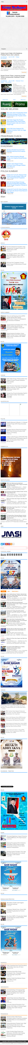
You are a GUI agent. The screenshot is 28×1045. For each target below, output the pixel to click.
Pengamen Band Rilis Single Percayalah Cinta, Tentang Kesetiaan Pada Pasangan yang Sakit (16, 973)
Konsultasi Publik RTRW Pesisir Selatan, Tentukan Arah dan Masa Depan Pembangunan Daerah (16, 648)
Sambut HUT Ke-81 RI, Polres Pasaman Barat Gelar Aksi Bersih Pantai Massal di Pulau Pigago (17, 191)
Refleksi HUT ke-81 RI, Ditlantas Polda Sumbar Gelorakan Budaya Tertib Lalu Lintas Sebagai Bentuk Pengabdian (16, 176)
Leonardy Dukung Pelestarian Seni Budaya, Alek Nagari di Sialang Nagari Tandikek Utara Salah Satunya (16, 1006)
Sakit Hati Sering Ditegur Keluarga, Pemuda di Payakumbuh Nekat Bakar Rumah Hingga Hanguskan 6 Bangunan (17, 183)
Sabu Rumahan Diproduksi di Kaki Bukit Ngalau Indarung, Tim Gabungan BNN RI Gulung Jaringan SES (17, 387)
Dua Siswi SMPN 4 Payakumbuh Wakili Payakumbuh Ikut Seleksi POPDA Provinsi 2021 (17, 918)
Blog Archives (15, 591)
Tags (9, 591)
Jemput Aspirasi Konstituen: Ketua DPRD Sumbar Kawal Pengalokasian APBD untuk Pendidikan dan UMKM (16, 335)
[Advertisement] (14, 33)
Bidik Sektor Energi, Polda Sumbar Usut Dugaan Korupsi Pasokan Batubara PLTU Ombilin (17, 380)
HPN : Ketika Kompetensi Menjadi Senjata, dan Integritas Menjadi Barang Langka (16, 158)
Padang (17, 57)
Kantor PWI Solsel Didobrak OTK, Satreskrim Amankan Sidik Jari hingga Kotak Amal (16, 130)
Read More (24, 72)
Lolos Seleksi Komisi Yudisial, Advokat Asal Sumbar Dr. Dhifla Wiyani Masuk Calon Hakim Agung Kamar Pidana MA (17, 595)
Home (14, 99)
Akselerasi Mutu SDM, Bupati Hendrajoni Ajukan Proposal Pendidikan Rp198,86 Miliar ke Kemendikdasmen (17, 1018)
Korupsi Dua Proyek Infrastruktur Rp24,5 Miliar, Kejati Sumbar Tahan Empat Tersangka (17, 395)
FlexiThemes (8, 1043)
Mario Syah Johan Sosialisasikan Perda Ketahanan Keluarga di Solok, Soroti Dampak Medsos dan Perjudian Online (17, 114)
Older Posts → (24, 99)
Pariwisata (18, 80)
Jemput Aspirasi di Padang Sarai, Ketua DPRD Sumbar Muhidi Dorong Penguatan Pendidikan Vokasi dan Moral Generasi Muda (16, 725)
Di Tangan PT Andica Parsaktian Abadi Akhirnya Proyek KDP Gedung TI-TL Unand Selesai (16, 612)
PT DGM (24, 1041)
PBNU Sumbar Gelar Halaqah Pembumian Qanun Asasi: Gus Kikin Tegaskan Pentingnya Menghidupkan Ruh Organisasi (16, 712)
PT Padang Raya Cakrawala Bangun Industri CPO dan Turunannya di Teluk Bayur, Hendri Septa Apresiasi (16, 516)
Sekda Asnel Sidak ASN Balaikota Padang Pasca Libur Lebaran (11, 54)
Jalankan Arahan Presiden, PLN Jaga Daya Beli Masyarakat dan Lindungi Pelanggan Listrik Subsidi (16, 853)
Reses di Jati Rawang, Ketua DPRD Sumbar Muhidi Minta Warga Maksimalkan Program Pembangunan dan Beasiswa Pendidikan (16, 719)
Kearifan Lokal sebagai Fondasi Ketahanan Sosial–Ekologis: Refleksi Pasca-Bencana (16, 165)
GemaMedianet (13, 1041)
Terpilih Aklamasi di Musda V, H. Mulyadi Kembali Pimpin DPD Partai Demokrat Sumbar (17, 424)
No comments (4, 58)
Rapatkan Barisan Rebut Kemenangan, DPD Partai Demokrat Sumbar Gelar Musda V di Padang (17, 431)
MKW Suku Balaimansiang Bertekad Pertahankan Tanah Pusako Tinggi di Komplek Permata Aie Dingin (17, 484)
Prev (1, 523)
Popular (3, 591)
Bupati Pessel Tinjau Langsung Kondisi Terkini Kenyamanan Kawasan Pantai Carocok (13, 77)
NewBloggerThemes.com (21, 1043)
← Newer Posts (5, 99)
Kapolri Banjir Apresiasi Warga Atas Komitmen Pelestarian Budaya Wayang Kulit (17, 999)
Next (26, 523)
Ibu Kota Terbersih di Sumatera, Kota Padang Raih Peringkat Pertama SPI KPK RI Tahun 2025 (16, 248)
